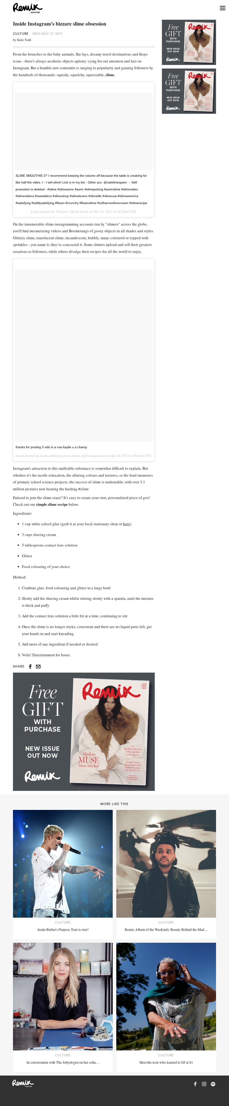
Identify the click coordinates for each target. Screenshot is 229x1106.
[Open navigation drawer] (222, 8)
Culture (21, 34)
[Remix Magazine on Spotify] (213, 1084)
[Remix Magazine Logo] (27, 8)
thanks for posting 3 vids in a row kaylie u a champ (51, 447)
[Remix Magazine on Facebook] (195, 1084)
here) (127, 523)
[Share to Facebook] (30, 666)
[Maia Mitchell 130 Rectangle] (84, 732)
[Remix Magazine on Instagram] (204, 1084)
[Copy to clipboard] (38, 666)
